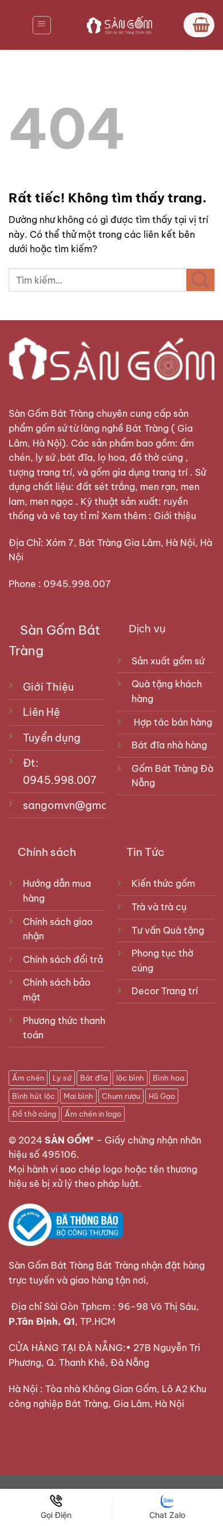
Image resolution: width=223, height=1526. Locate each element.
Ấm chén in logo (93, 1113)
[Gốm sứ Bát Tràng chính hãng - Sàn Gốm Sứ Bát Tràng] (117, 24)
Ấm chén (28, 1077)
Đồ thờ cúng (34, 1113)
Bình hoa (168, 1077)
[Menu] (42, 25)
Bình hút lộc (33, 1096)
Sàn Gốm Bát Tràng (51, 413)
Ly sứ (62, 1077)
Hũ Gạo (162, 1096)
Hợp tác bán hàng (173, 722)
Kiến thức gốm (163, 883)
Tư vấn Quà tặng (170, 930)
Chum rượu (121, 1096)
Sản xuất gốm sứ (168, 661)
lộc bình (130, 1077)
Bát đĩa (93, 1077)
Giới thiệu (176, 515)
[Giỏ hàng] (199, 25)
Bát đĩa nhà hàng (169, 745)
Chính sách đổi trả (63, 959)
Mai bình (78, 1096)
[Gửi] (200, 280)
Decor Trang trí (165, 991)
